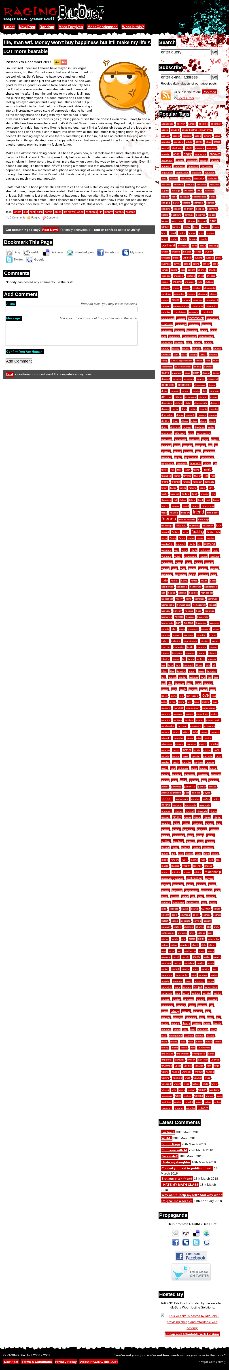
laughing (211, 671)
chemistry (189, 282)
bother (174, 239)
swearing (181, 1005)
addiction (178, 142)
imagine (177, 635)
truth (190, 1041)
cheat (201, 276)
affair (208, 142)
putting (196, 847)
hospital (190, 617)
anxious (215, 160)
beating (210, 202)
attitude (190, 184)
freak (164, 512)
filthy (211, 488)
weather (197, 1078)
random (175, 860)
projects (191, 841)
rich (193, 896)
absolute (203, 124)
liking (189, 683)
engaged (166, 445)
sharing (200, 927)
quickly (164, 853)
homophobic (183, 605)
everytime (200, 445)
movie (197, 750)
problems (178, 841)
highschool (167, 599)
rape (203, 860)
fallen (187, 470)
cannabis (91, 212)
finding (185, 494)
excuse (177, 451)
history (179, 599)
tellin (201, 1017)
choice (176, 288)
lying (196, 702)
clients (213, 294)
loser (212, 689)
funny (173, 538)
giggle (192, 544)
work (178, 1095)
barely (176, 202)
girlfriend (209, 544)
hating (184, 580)
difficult (178, 397)
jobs (178, 665)
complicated (167, 318)
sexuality (165, 927)
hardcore (203, 574)
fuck (218, 525)
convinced (166, 342)
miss (198, 738)
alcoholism (177, 148)
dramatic (190, 415)
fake (179, 470)
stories (214, 975)
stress (188, 981)
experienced (207, 457)
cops (188, 342)
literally (164, 689)
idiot (174, 629)
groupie (209, 562)
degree (200, 379)
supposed (188, 999)
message (182, 726)
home (188, 599)
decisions (189, 379)
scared (194, 909)
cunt (208, 360)
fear (206, 476)
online (183, 780)
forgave (176, 506)
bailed (212, 196)
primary (200, 835)
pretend (165, 835)
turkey (209, 1041)
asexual (174, 178)
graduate (214, 556)
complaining (180, 312)
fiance (173, 488)
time (185, 1029)
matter (214, 714)
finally (164, 494)
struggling (166, 987)
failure (164, 470)
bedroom (188, 209)
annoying (167, 160)
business (166, 264)
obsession (203, 774)
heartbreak (195, 586)
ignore (216, 629)
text (218, 1017)
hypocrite (214, 623)
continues (192, 330)
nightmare (183, 768)
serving (197, 921)
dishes (178, 403)
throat (177, 1029)
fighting (193, 488)
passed (212, 786)
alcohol (165, 148)
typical (184, 1047)
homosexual (199, 605)
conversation (189, 336)
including (175, 641)
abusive (165, 136)
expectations (191, 457)
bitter (195, 227)
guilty (174, 568)
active (217, 136)
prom (200, 841)
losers (164, 696)
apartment (179, 166)
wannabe (187, 1072)
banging (165, 202)
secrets (217, 915)
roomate (165, 902)
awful (199, 190)
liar (209, 677)
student (187, 987)
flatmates (166, 500)
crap (176, 354)
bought (203, 239)
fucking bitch (213, 532)
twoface (130, 212)
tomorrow (203, 1029)
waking (175, 1072)
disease (203, 397)
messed (165, 732)
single (192, 938)
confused (167, 324)
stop (193, 975)
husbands (201, 623)
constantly (166, 330)
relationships (194, 878)
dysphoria (200, 427)
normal (203, 768)
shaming (188, 927)
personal (177, 805)
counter (208, 342)
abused (175, 130)
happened (166, 574)
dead (187, 373)
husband (188, 622)
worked (187, 1096)
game (191, 538)
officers (165, 780)
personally (204, 805)
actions (207, 136)
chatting (191, 276)
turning (165, 1047)
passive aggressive (171, 792)
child (199, 282)
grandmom (166, 562)
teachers (197, 1011)
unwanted (166, 1066)
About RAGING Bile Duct (99, 1362)
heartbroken (210, 586)
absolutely (216, 124)
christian (197, 288)
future (182, 538)
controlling (174, 336)
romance (210, 896)
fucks (164, 538)
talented (202, 1005)
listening (208, 683)
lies (163, 683)
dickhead (214, 391)
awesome (188, 190)
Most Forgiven (71, 27)
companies (211, 306)
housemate (167, 623)
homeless (199, 599)
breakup (176, 251)
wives (182, 1090)
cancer (206, 264)
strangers (177, 981)
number (165, 774)
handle (192, 568)
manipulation (192, 708)
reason (186, 865)
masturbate (202, 714)
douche (214, 409)
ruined (213, 902)
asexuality (186, 178)
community (197, 306)
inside (190, 647)
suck (177, 993)
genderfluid (167, 544)
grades (203, 556)
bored (173, 233)
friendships (167, 525)
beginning (212, 209)
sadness (174, 909)
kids (208, 665)
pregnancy (188, 829)
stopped (203, 975)
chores (185, 288)
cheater (165, 282)
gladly (194, 550)
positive (165, 829)
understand (167, 1053)
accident (187, 136)
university (203, 1059)
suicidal (207, 993)
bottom (193, 239)
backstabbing (199, 196)
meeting (189, 720)
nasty (218, 756)
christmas (166, 294)
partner (202, 786)
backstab (184, 196)
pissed (177, 817)
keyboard (188, 665)
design (212, 385)
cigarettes (179, 294)
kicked (199, 665)
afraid (217, 141)
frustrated (181, 525)
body (164, 233)
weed (207, 1078)
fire (213, 494)
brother (208, 251)
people (166, 798)
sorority (217, 957)
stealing (205, 969)
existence (166, 457)
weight (177, 1084)
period (216, 799)
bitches (165, 227)
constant (206, 324)
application (167, 172)
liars (216, 677)
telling (210, 1017)
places (187, 817)
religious (165, 884)
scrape (217, 909)
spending (189, 963)
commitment (212, 300)
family (207, 469)
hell (163, 593)
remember (178, 884)
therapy (175, 1023)
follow (192, 500)
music (186, 756)
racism (189, 853)
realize (164, 866)
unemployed (198, 1053)
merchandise (168, 726)
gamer (200, 538)
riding (200, 896)
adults (189, 142)
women (202, 1089)
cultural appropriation (181, 360)
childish (209, 282)
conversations (206, 336)
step (215, 969)
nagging (196, 756)
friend (198, 511)
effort (191, 433)
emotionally (180, 439)
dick (205, 391)
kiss (172, 671)
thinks (207, 1023)
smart (201, 951)
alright (189, 148)
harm (213, 574)
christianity (209, 288)
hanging (203, 568)
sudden (196, 993)
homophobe (167, 605)
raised (164, 860)
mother (186, 750)
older (174, 780)
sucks (186, 993)
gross (188, 562)
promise (210, 841)
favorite (187, 476)
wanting (210, 1072)
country (165, 348)
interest (165, 653)
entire (177, 445)
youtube (190, 1108)
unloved (215, 1059)
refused (208, 866)
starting (186, 969)
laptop (192, 671)
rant (184, 859)
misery (190, 738)
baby (174, 196)
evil (210, 445)
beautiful (165, 209)
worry (219, 1096)
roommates (193, 902)
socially (185, 957)
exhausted (209, 451)
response (177, 890)
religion (209, 878)
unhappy (179, 1059)
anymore (166, 166)
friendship (203, 519)
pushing (185, 847)
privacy (210, 835)
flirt (175, 500)
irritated (212, 653)
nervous (210, 762)
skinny (212, 945)
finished (205, 494)
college (175, 300)
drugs (203, 421)
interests (190, 653)
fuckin (185, 532)
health (204, 580)
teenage (165, 1017)
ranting (194, 860)
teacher (186, 1011)
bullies (176, 258)
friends (168, 518)
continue (179, 330)
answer (180, 160)
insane (215, 641)
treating (210, 1035)
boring (182, 233)
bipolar (164, 221)
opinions (194, 780)
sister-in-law (214, 939)
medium (178, 720)
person (165, 805)
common (165, 306)
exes (198, 451)
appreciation (182, 172)
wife (174, 1090)
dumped (187, 427)
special (177, 963)
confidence (212, 318)
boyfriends (183, 245)
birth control (178, 221)
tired (192, 1029)
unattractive (204, 1047)
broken (197, 251)
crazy (184, 354)
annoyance (200, 154)
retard (164, 896)
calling (196, 264)
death (196, 372)
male (215, 702)
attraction (202, 184)
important (201, 635)
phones (178, 811)
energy (214, 439)
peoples (195, 799)
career (164, 270)
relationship (213, 872)
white (205, 1084)
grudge (165, 568)
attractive (214, 184)
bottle (183, 239)
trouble (174, 1041)
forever (165, 506)
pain (203, 780)
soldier (207, 957)
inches (164, 641)
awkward (209, 190)
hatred (194, 580)
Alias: (10, 303)
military (185, 732)
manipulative (208, 708)
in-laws (212, 635)
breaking (213, 245)
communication (181, 306)
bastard (186, 202)
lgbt (203, 677)
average (176, 190)
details (196, 391)
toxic (163, 1035)
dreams (213, 415)
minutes (215, 732)
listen (198, 683)
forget (186, 506)
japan (191, 659)
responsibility (191, 890)
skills (203, 945)
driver (175, 421)
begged (200, 209)
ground (198, 562)
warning (165, 1078)
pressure (214, 829)
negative (186, 762)
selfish (164, 920)
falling (196, 470)
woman (191, 1090)
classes (191, 294)
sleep (171, 951)
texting (164, 1023)
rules (163, 909)
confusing (181, 324)
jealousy (212, 659)
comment (197, 300)
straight (165, 981)
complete (194, 312)
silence (165, 939)
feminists (209, 482)
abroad (192, 124)
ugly (193, 1047)
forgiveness (208, 506)
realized (175, 866)
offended (216, 774)
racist (198, 853)
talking (175, 1011)
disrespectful (200, 403)
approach (196, 172)
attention (178, 184)
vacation (199, 1066)
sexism (207, 921)
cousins (217, 348)
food (200, 500)
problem (165, 841)
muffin (217, 750)
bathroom (198, 202)
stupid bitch (211, 987)
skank (195, 945)
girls (176, 550)
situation (184, 945)
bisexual (202, 221)
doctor (175, 409)
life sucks (179, 683)
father (177, 475)
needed (165, 762)
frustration (208, 525)
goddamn (205, 550)
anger (176, 154)
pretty (190, 835)
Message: (13, 318)
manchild (178, 708)
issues (176, 659)
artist (163, 178)
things (186, 1023)
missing (208, 738)
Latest (9, 27)
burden (209, 258)
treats (164, 1041)
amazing (199, 148)
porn (218, 823)
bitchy (187, 227)
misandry (166, 738)
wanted (199, 1071)
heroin (49, 212)
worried (209, 1096)
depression (184, 384)
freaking (174, 512)
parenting (176, 786)
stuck (177, 987)
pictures (165, 817)
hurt (178, 622)
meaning (165, 720)
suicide (217, 993)
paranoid (213, 780)
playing (217, 817)
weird (186, 1084)
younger (179, 1108)
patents (119, 212)
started (175, 969)
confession (196, 318)
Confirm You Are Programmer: (25, 351)
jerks (170, 665)
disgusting (166, 403)
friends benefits (187, 519)
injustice (205, 641)
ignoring (165, 635)
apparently (206, 166)
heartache (181, 586)
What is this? (133, 27)
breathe (187, 251)
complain (166, 312)
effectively (180, 433)
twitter (175, 1047)
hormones (166, 617)
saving (184, 909)
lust (189, 702)
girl (199, 544)
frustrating (194, 525)
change (213, 270)
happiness (180, 574)
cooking (179, 342)
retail (217, 890)
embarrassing (204, 433)
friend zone (213, 512)
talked (164, 1011)
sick (210, 933)
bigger (211, 215)
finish (194, 494)
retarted (175, 896)
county (175, 348)
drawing (202, 415)
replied (212, 884)
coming (186, 300)
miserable (179, 738)
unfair (211, 1053)
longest (193, 689)
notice (213, 768)
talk (211, 1005)
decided (165, 379)
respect (165, 890)
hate (164, 580)
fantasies (166, 476)
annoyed (215, 154)
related (197, 872)
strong (210, 981)
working (198, 1095)
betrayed (200, 215)
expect (177, 457)
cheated (211, 276)
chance (202, 270)
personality (190, 805)
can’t (215, 264)
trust (183, 1041)
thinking (197, 1023)
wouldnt (189, 1102)
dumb (164, 427)
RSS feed (209, 92)
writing (208, 1102)
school (205, 908)
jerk (163, 665)
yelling (217, 1102)
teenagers (191, 1017)
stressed (199, 981)
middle (176, 732)
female (186, 482)
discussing (190, 397)
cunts (216, 360)
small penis (190, 951)
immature (188, 635)
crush (203, 354)
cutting (197, 366)
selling (175, 921)
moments (191, 744)
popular (209, 823)
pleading (165, 823)
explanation (167, 463)
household (202, 617)
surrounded (167, 1005)
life (170, 683)
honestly (165, 611)
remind (190, 884)
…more (203, 1108)
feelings (176, 481)
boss (201, 233)
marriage (178, 714)
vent (209, 1066)
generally (181, 544)
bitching (176, 227)
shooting (182, 933)
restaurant (206, 890)
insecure (165, 647)
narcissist (208, 756)
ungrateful (166, 1059)
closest (165, 300)
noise (194, 768)
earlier (211, 427)
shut (192, 933)
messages (209, 726)
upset (178, 1066)
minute (204, 732)
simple (175, 939)
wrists (198, 1102)
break (203, 245)
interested (177, 653)
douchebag (167, 415)
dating (165, 372)
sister (201, 938)
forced (216, 500)
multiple (165, 756)
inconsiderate (190, 641)
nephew (198, 762)
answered (192, 160)
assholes (212, 178)
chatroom (178, 276)
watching (177, 1078)
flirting (183, 500)
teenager (178, 1017)
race (180, 853)
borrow (192, 233)
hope (198, 611)
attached (166, 184)
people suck (182, 799)
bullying (198, 258)
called (187, 264)
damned (208, 366)
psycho (165, 847)
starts (195, 969)
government (190, 556)
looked (203, 689)
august (165, 190)
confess (181, 318)
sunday (176, 999)
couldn (197, 342)
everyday (187, 445)
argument (209, 172)
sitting (174, 945)
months (214, 744)
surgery (200, 999)
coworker (166, 354)
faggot (207, 463)
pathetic (196, 792)
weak (187, 1078)
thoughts (166, 1029)
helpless (193, 593)
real (218, 860)
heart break (167, 586)
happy (192, 574)
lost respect (192, 696)
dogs (184, 409)
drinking (165, 421)
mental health (213, 720)
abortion (181, 124)
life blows (69, 212)
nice (173, 768)
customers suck (183, 366)
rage (206, 853)
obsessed (189, 774)
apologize (193, 166)
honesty (177, 611)
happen (214, 568)
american (211, 148)
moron (176, 750)
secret (196, 915)
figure (203, 488)
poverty (176, 829)
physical (190, 811)
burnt (218, 258)
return (185, 896)
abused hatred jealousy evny (197, 130)
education (166, 433)
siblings (201, 933)
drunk (212, 421)
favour (197, 476)
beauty (177, 209)
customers (166, 366)
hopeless (209, 611)
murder (176, 756)
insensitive (178, 647)
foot (208, 500)
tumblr (199, 1041)
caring (174, 270)
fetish (164, 488)
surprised (212, 999)
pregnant (202, 829)
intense (213, 647)
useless (188, 1066)
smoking (165, 957)
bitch (213, 221)
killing (164, 671)
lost (181, 696)
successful (166, 993)
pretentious (178, 835)
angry (188, 154)
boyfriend (168, 245)
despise (175, 391)
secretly (206, 915)
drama (179, 415)
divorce (165, 409)
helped (171, 593)
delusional (212, 379)
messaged (195, 726)
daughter (177, 373)
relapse (187, 872)
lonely (183, 689)
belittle (164, 215)
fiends (183, 488)
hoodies (189, 611)
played (207, 817)
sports (211, 963)
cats (182, 270)
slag (163, 951)
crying (164, 360)
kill (214, 665)
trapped (189, 1035)
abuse (164, 130)
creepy (193, 354)
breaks (164, 251)
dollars (193, 409)
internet (201, 653)
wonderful (214, 1090)
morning (165, 750)
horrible (179, 616)
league (172, 677)
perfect (206, 799)
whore (214, 1084)
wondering (166, 1096)
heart (213, 580)
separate (185, 921)
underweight (182, 1053)
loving (181, 702)
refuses (165, 872)
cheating (177, 281)
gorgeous (166, 556)
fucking (198, 532)
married (189, 714)
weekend (166, 1084)
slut (179, 951)
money (203, 744)
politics (186, 823)
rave (211, 860)
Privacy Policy (66, 1362)
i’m (183, 659)
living (174, 689)
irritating (165, 659)
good (215, 550)
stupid (198, 987)
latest (201, 671)
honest (212, 605)
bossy (164, 239)
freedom (185, 512)
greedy (179, 562)
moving (207, 750)
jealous (201, 659)
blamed (205, 227)
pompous (197, 823)
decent (206, 373)
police (177, 823)
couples (196, 348)
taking (192, 1005)
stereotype (166, 975)
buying (177, 264)
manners (165, 714)
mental (199, 720)
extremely (182, 463)
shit (209, 926)
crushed (213, 354)
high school (207, 593)
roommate (178, 902)
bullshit (187, 257)
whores (165, 1090)
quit (173, 853)
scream (165, 915)
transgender (175, 1035)
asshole (199, 178)
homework (213, 599)
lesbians (193, 677)
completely (207, 312)
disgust (214, 397)
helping (182, 593)
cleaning (202, 294)
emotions (194, 439)
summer (165, 999)
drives (194, 421)
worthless (166, 1102)
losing (174, 696)
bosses (210, 233)
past (186, 792)
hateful (174, 580)
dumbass (175, 427)
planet (197, 817)
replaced (201, 884)
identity (165, 629)
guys (182, 568)
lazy (163, 677)
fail (215, 463)
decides (177, 379)
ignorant (205, 629)
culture (198, 360)
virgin (217, 1066)
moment (179, 744)
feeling (164, 481)
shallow (177, 927)
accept (176, 136)
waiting (165, 1072)
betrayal (189, 215)
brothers (165, 258)
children (165, 288)
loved (172, 702)
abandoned (167, 124)
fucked (165, 532)
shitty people (168, 933)
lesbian (182, 677)
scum (174, 915)
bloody (215, 227)
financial (174, 494)
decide (216, 373)
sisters (164, 945)
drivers (184, 421)
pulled (175, 847)
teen (208, 1011)
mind (195, 732)
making (206, 702)
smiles (211, 951)
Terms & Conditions (37, 1362)
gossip (177, 556)
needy (176, 762)
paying (206, 792)
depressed (167, 384)
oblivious (176, 774)
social (176, 957)
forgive (195, 506)
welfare (196, 1084)
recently (197, 866)
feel (213, 476)
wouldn (178, 1102)
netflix (164, 768)
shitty (216, 927)
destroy (186, 391)
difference (166, 397)
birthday (191, 221)
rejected (176, 872)
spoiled (200, 963)
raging (215, 853)
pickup (213, 811)
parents (189, 786)
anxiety (204, 160)
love (205, 695)
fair (172, 470)
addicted (165, 142)
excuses (188, 451)
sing (183, 939)
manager (166, 708)
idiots (182, 629)
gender (210, 538)
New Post (27, 27)
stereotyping (182, 975)
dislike (188, 403)
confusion (194, 324)
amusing (165, 154)
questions (208, 847)
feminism (197, 482)
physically (202, 811)
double (203, 409)
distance (214, 403)
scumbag (185, 915)
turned (218, 1041)
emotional (166, 439)
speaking (166, 963)
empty (205, 439)
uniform (191, 1059)
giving (185, 550)
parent (164, 786)
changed (166, 276)
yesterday (166, 1108)
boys (194, 245)
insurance (201, 647)
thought (217, 1023)
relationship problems (172, 878)
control (203, 330)
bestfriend (176, 215)
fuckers (175, 532)
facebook (195, 463)
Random (47, 27)
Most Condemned (102, 27)
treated (200, 1035)
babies (164, 196)
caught (191, 270)
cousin (207, 348)
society (196, 957)
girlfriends (166, 550)
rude (204, 902)
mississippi (166, 744)
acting (198, 136)
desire (164, 391)
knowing (181, 671)
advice (199, 141)
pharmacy (166, 811)
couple (185, 348)
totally (214, 1029)
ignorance (193, 629)
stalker (164, 969)
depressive (200, 385)
